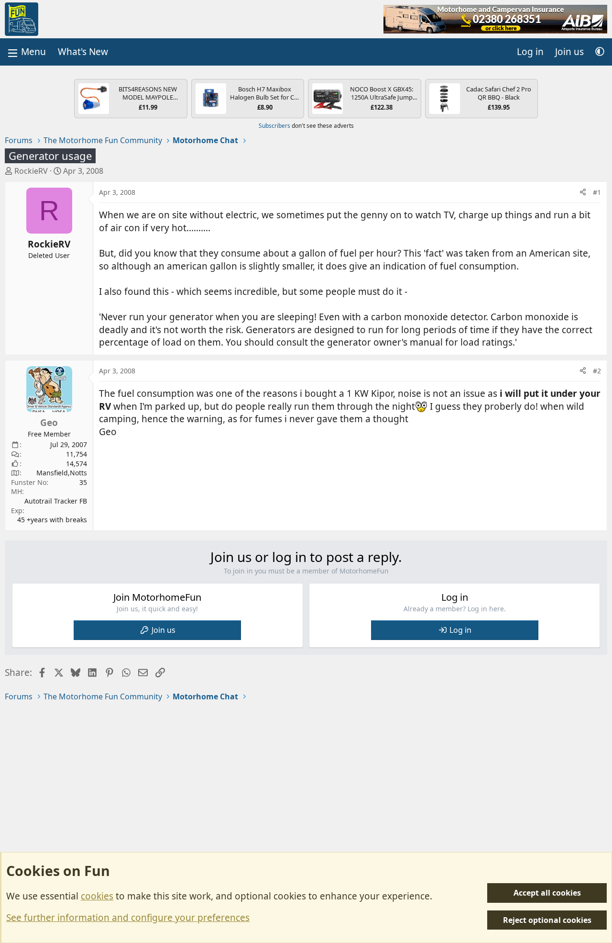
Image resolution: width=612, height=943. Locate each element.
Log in (460, 630)
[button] (600, 52)
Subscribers (274, 126)
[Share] (583, 192)
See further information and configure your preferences (128, 917)
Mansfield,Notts (61, 472)
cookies (97, 896)
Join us (163, 630)
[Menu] (26, 52)
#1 (597, 192)
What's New (83, 51)
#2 (597, 370)
